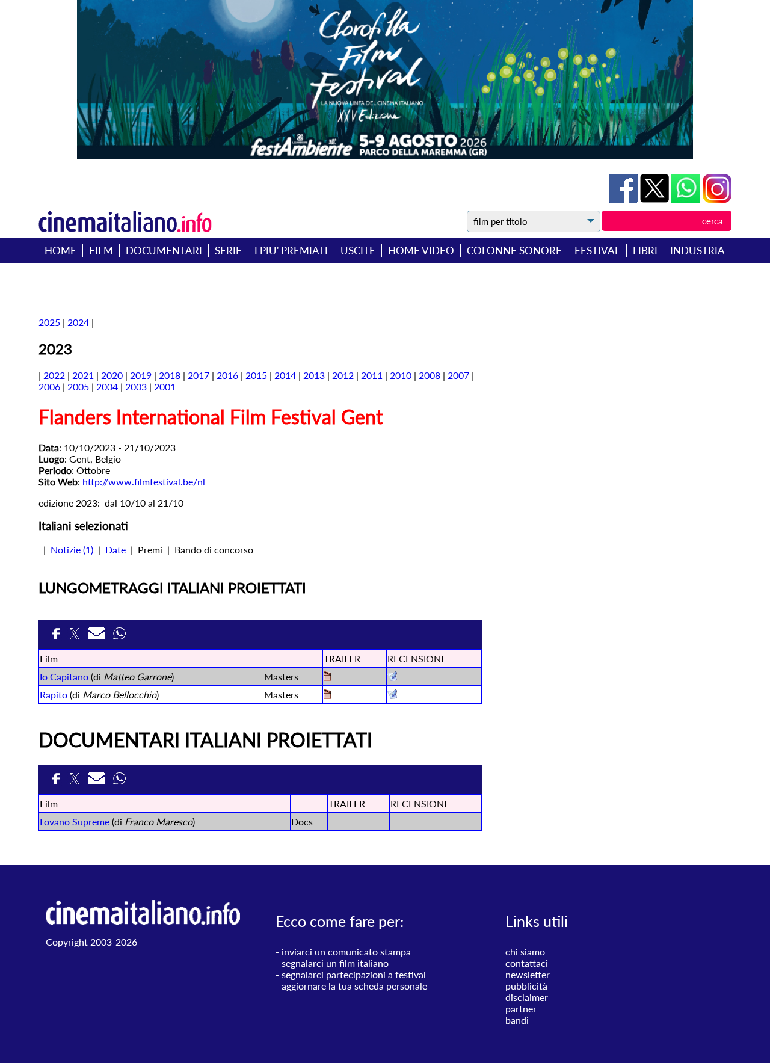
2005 (78, 386)
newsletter (527, 974)
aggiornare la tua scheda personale (354, 985)
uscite (357, 250)
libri (645, 250)
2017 (198, 375)
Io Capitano (64, 676)
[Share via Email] (97, 637)
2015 (256, 375)
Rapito (53, 694)
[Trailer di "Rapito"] (327, 695)
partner (521, 1008)
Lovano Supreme (74, 821)
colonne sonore (514, 250)
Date (115, 549)
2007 (458, 375)
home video (421, 250)
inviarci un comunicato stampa (346, 951)
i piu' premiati (291, 250)
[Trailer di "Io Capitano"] (327, 677)
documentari (164, 250)
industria (697, 250)
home (60, 250)
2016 (227, 375)
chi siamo (525, 951)
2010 (400, 375)
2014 (285, 375)
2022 (54, 375)
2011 (372, 375)
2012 (343, 375)
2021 (83, 375)
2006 (49, 386)
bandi (517, 1020)
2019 (141, 375)
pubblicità (526, 985)
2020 (112, 375)
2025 (49, 322)
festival (597, 250)
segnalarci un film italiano (335, 963)
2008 (429, 375)
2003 (136, 386)
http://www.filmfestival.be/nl (143, 481)
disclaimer (526, 997)
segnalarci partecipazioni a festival (354, 974)
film (101, 250)
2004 (107, 386)
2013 (314, 375)
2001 (165, 386)
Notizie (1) (72, 549)
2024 (78, 322)
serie (228, 250)
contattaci (526, 963)
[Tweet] (655, 199)
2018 (169, 375)
